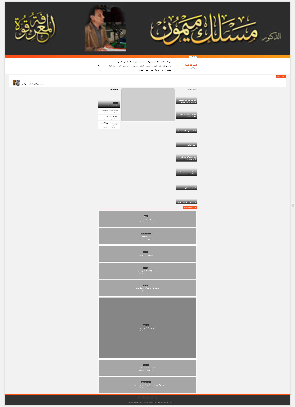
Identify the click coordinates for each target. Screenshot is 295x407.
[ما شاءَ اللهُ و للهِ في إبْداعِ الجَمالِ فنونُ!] (147, 295)
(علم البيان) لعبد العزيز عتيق (147, 367)
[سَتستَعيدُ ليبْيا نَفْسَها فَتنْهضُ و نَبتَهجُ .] (147, 278)
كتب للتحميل (127, 62)
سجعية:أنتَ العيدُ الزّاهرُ (112, 116)
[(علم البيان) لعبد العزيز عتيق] (147, 374)
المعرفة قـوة (191, 65)
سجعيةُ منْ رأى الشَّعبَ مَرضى (187, 202)
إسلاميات (169, 70)
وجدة (163, 70)
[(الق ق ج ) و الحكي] (147, 243)
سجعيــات (135, 62)
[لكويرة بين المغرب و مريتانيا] (147, 226)
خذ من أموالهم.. (191, 145)
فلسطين (142, 66)
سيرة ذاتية (168, 62)
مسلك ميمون (113, 112)
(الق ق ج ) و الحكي (147, 236)
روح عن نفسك (127, 66)
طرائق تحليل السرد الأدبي (147, 328)
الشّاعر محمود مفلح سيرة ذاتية (187, 131)
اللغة (162, 62)
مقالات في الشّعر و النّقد (165, 66)
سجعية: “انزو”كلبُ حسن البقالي (110, 110)
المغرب (155, 66)
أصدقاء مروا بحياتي (190, 188)
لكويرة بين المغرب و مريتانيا (147, 219)
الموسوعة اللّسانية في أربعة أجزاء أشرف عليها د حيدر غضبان (188, 159)
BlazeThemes (169, 402)
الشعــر (148, 66)
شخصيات (135, 66)
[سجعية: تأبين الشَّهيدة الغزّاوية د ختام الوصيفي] (16, 83)
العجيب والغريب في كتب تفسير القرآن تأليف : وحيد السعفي (147, 385)
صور (152, 70)
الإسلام (120, 62)
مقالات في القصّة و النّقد (153, 62)
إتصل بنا (141, 70)
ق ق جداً (157, 70)
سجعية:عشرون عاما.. (112, 105)
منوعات (142, 62)
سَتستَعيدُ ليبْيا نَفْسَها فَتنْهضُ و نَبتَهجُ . (147, 271)
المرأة (119, 66)
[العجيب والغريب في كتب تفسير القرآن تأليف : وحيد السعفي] (147, 392)
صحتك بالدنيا (112, 66)
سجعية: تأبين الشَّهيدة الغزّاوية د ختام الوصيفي (32, 84)
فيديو (147, 70)
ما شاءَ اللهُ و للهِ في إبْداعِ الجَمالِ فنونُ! (147, 288)
